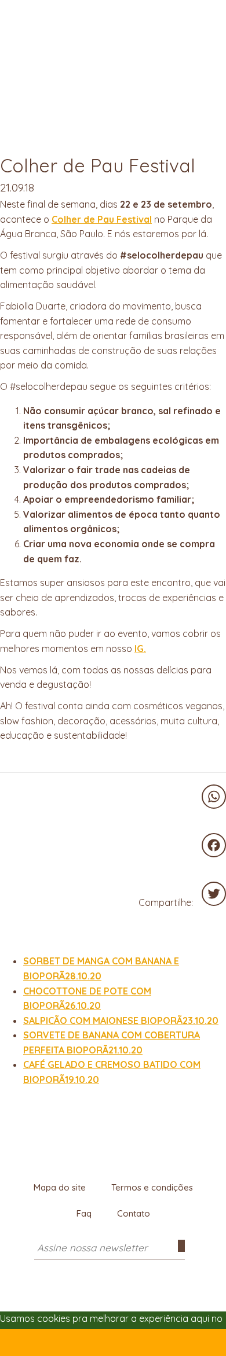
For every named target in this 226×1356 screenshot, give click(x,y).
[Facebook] (214, 845)
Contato (133, 1213)
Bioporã (113, 20)
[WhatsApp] (214, 796)
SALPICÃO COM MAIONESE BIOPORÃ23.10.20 (120, 1020)
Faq (84, 1213)
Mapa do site (60, 1187)
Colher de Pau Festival (102, 219)
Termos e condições (152, 1187)
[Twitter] (214, 894)
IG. (140, 648)
